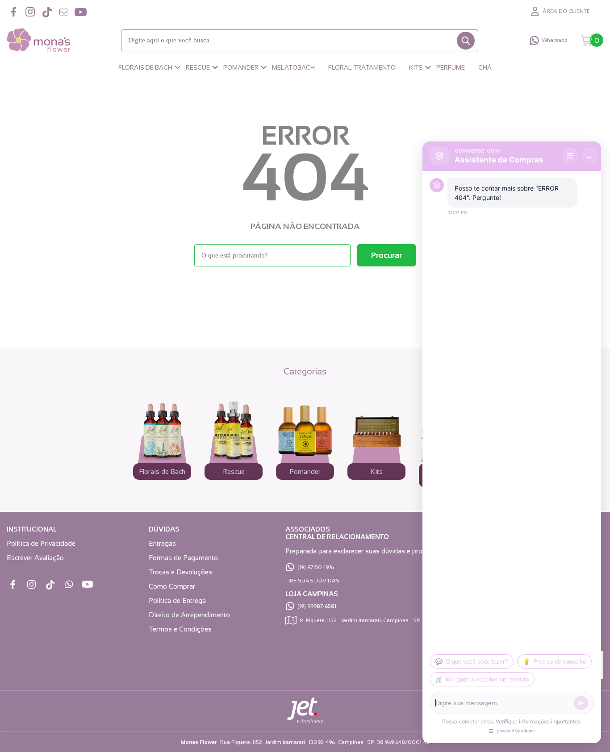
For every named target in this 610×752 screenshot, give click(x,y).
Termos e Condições (180, 629)
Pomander (241, 67)
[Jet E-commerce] (305, 721)
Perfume (450, 67)
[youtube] (80, 12)
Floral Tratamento (362, 67)
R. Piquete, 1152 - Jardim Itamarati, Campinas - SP (360, 620)
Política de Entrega (177, 600)
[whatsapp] (69, 584)
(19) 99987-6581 (316, 606)
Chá (485, 67)
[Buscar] (466, 41)
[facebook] (13, 12)
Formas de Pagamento (183, 557)
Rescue (198, 67)
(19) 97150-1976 (315, 567)
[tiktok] (47, 12)
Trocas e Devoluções (180, 572)
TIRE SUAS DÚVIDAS (312, 581)
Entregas (162, 543)
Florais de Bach (145, 67)
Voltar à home (305, 291)
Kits (416, 67)
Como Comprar (172, 586)
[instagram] (30, 12)
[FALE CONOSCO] (64, 12)
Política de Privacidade (41, 543)
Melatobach (293, 67)
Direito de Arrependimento (189, 615)
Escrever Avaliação (35, 557)
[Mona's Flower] (38, 40)
